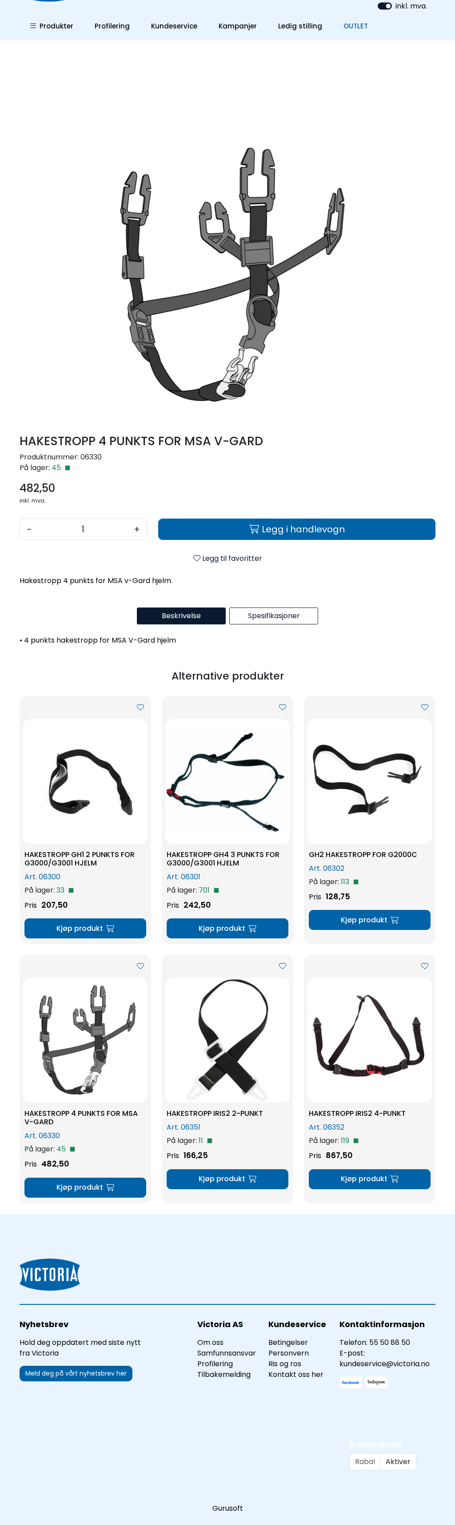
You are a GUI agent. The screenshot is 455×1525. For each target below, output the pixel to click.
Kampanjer (238, 26)
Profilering (112, 26)
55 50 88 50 (389, 1342)
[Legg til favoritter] (140, 708)
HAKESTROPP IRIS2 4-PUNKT (357, 1113)
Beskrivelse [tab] (181, 616)
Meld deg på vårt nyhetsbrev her (76, 1373)
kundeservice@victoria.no (384, 1364)
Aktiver (398, 1462)
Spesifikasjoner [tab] (274, 616)
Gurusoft (227, 1508)
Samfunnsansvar (226, 1353)
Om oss (210, 1342)
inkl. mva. (411, 6)
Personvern (288, 1353)
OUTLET (355, 26)
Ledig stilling (300, 26)
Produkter (54, 26)
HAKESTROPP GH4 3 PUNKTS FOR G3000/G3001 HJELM (223, 858)
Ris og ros (284, 1364)
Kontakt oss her (295, 1374)
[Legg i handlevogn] (85, 928)
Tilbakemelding (224, 1374)
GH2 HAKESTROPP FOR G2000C (363, 854)
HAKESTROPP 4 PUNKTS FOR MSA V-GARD (81, 1117)
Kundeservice (174, 26)
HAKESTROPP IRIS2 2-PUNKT (215, 1113)
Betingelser (288, 1342)
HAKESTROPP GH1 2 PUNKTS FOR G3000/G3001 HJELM (79, 858)
